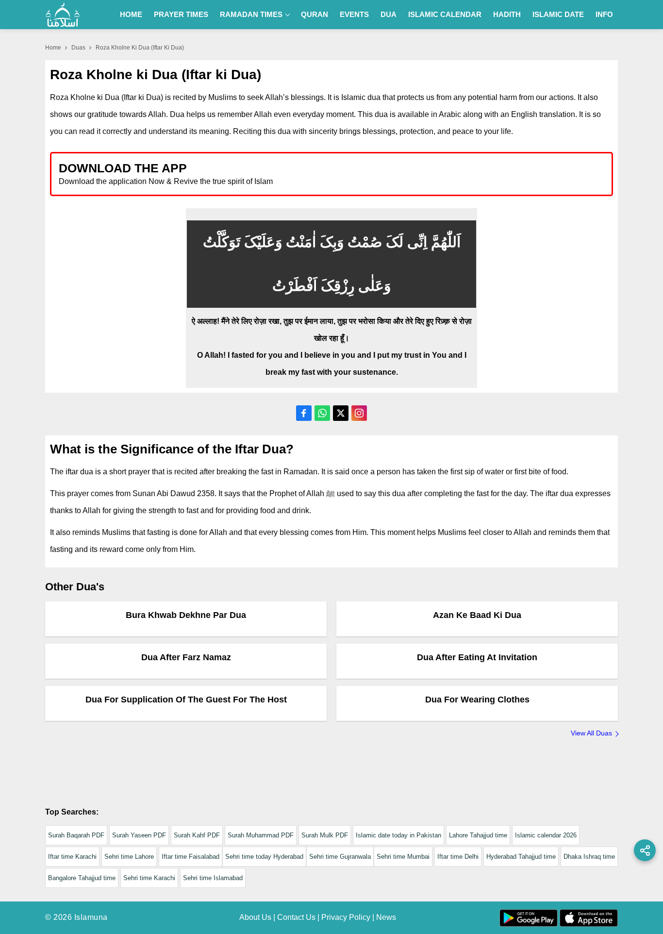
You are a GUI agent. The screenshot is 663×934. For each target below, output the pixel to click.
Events (354, 14)
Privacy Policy (345, 917)
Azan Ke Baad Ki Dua (477, 615)
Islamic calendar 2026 (546, 835)
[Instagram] (359, 413)
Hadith (507, 14)
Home (131, 14)
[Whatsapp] (322, 413)
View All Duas (591, 733)
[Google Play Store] (469, 173)
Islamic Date (558, 14)
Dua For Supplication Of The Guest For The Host (186, 699)
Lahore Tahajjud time (478, 835)
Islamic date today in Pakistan (398, 835)
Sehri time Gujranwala (340, 856)
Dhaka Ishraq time (589, 856)
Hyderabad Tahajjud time (521, 856)
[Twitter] (340, 413)
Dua (389, 14)
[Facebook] (304, 413)
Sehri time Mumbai (403, 856)
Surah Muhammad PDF (261, 835)
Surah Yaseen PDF (139, 835)
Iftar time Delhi (458, 856)
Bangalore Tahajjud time (82, 878)
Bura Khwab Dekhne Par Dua (186, 615)
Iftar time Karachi (72, 856)
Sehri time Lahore (129, 856)
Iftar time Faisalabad (190, 856)
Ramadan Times (251, 14)
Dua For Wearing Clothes (477, 699)
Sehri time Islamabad (213, 878)
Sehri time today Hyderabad (264, 856)
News (386, 917)
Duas (78, 47)
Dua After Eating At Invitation (477, 657)
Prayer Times (181, 14)
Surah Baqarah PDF (76, 835)
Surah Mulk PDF (324, 835)
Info (604, 14)
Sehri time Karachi (149, 878)
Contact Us (296, 917)
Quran (314, 14)
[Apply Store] (560, 173)
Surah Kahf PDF (197, 835)
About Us (255, 917)
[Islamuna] (62, 14)
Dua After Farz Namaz (186, 657)
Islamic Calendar (444, 14)
